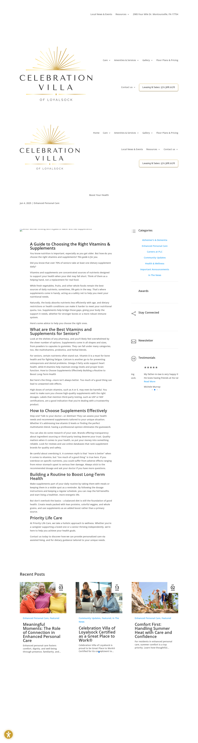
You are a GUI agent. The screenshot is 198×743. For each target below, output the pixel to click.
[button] (165, 299)
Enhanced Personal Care (46, 203)
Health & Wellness (154, 263)
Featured (54, 618)
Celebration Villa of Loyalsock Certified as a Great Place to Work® (97, 634)
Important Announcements (154, 269)
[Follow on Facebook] (175, 19)
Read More (137, 381)
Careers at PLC (154, 251)
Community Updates (155, 257)
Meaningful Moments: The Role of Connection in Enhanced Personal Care (41, 632)
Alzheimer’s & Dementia (154, 240)
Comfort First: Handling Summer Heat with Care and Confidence (153, 630)
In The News (154, 275)
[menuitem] (101, 15)
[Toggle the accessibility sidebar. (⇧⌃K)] (8, 734)
